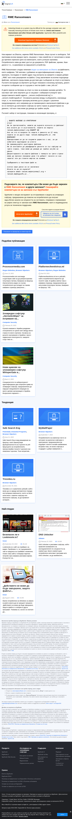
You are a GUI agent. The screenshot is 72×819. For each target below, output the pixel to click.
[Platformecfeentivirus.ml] (54, 255)
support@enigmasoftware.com (9, 703)
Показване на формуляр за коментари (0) (17, 231)
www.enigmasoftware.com (19, 691)
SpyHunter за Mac (43, 754)
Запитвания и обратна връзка (62, 759)
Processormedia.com (14, 266)
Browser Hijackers (23, 270)
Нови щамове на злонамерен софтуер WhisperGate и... (14, 370)
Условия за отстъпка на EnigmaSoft (12, 784)
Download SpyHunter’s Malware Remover (33, 40)
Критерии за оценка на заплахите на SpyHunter (44, 794)
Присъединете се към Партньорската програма (63, 755)
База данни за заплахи (26, 755)
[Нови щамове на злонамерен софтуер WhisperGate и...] (18, 356)
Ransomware (19, 10)
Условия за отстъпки (41, 724)
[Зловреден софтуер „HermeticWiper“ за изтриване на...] (18, 302)
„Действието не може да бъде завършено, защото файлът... (16, 588)
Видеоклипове (24, 760)
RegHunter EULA (6, 776)
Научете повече (23, 816)
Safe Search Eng (11, 428)
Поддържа (42, 748)
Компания (60, 748)
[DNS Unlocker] (54, 523)
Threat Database (7, 10)
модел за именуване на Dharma (44, 70)
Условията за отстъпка (32, 668)
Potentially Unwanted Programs (14, 432)
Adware (41, 538)
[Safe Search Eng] (18, 416)
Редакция (58, 752)
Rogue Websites (9, 270)
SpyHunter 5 (41, 752)
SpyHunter (5, 752)
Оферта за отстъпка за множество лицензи (52, 214)
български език (64, 3)
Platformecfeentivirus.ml (51, 266)
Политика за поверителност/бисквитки (24, 724)
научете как (65, 668)
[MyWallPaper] (54, 416)
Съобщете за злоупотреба (59, 764)
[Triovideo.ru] (18, 467)
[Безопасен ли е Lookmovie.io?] (18, 523)
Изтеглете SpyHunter (24, 214)
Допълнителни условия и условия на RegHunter (36, 796)
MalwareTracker (24, 758)
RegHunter (41, 761)
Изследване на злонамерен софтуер (25, 750)
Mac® (57, 45)
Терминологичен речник (27, 763)
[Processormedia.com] (18, 255)
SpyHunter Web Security (8, 757)
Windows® (50, 45)
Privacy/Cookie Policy (53, 48)
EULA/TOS (65, 667)
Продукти (5, 748)
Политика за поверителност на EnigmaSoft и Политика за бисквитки (21, 779)
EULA (41, 48)
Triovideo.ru (9, 479)
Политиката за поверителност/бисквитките (13, 668)
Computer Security (10, 322)
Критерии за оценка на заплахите (40, 737)
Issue (5, 541)
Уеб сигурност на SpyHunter (43, 758)
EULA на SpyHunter (7, 773)
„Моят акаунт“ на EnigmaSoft (53, 703)
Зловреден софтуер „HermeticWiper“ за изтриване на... (14, 316)
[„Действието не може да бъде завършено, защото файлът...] (18, 574)
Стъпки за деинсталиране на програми (17, 794)
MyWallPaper (45, 428)
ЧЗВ (12, 650)
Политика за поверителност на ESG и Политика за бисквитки (19, 781)
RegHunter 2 (5, 754)
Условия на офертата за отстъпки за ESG (14, 786)
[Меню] (68, 3)
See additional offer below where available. (25, 48)
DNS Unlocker (46, 534)
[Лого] (7, 3)
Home (3, 794)
